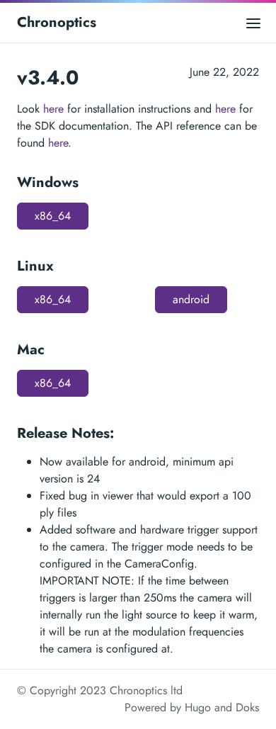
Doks (247, 707)
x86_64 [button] (53, 216)
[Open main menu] (253, 22)
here (53, 109)
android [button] (191, 299)
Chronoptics (56, 22)
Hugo (198, 707)
